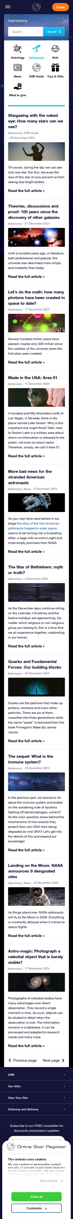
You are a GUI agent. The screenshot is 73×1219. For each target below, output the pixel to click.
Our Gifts (14, 1086)
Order (60, 7)
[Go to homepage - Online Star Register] (36, 7)
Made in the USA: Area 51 (32, 377)
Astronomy (15, 133)
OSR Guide (31, 133)
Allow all (36, 1196)
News (27, 489)
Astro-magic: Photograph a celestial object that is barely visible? (35, 956)
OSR (11, 1074)
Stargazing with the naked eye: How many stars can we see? (35, 121)
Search (52, 31)
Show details (49, 1180)
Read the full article (25, 190)
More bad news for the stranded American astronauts (30, 477)
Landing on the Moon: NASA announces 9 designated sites (35, 871)
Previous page (25, 1060)
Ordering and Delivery (23, 1109)
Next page (51, 1060)
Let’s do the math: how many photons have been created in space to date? (36, 297)
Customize (34, 1208)
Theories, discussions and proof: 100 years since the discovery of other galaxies (34, 211)
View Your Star (18, 1097)
